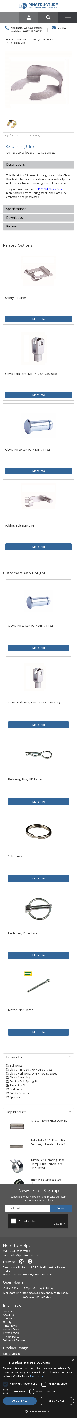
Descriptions (15, 164)
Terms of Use (11, 1329)
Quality (7, 1322)
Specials (14, 1097)
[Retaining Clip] (38, 84)
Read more (36, 1376)
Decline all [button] (56, 1400)
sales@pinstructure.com (24, 1255)
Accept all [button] (19, 1400)
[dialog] (38, 1387)
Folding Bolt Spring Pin (23, 1081)
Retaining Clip (17, 42)
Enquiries (8, 1311)
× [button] (72, 1360)
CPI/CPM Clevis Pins (49, 189)
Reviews (12, 226)
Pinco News (10, 1325)
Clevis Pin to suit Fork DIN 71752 (30, 1069)
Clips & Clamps (12, 1353)
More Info (38, 319)
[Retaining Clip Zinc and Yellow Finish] (12, 123)
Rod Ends (15, 1089)
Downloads (14, 218)
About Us (8, 1315)
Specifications (16, 209)
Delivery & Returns (14, 1340)
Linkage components (43, 39)
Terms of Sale (11, 1333)
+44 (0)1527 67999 (31, 31)
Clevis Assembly (19, 1077)
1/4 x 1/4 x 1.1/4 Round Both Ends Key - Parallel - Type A (49, 1142)
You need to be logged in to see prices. (30, 152)
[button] (38, 1411)
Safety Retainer (19, 1093)
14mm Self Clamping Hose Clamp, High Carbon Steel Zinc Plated (48, 1164)
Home (9, 39)
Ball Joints (15, 1065)
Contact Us (9, 1318)
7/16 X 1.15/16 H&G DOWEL (49, 1120)
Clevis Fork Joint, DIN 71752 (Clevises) (33, 1073)
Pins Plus (22, 39)
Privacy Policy (11, 1336)
